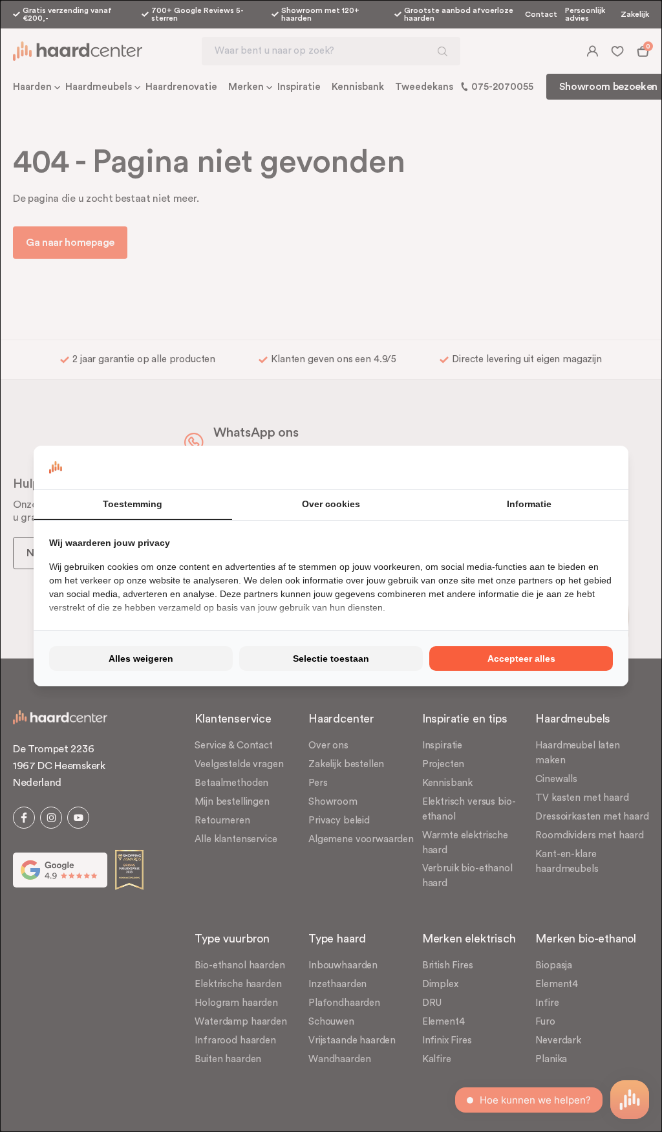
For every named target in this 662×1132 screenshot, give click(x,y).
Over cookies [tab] (331, 504)
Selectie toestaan (331, 658)
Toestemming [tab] (132, 504)
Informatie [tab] (529, 504)
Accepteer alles (521, 658)
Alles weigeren (141, 658)
